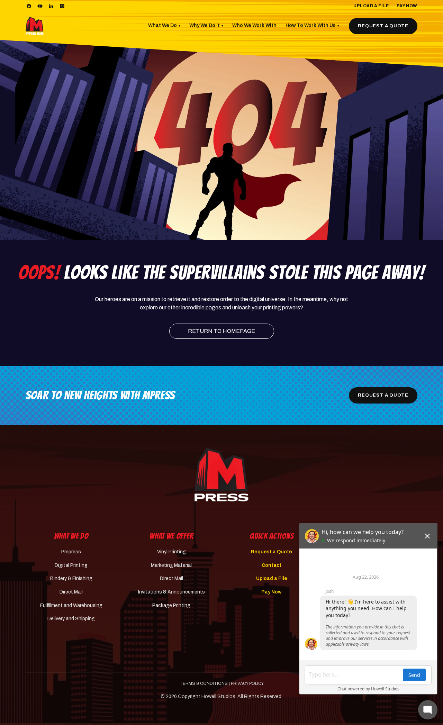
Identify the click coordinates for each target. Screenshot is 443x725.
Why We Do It (206, 25)
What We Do (164, 25)
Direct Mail (71, 592)
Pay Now (407, 5)
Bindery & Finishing (71, 578)
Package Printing (171, 605)
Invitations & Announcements (171, 592)
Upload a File (371, 5)
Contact (271, 565)
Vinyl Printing (171, 551)
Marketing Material (171, 565)
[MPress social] (29, 6)
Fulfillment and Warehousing (71, 605)
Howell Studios (218, 696)
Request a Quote (383, 26)
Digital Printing (71, 565)
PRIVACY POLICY (247, 683)
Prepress (71, 551)
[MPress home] (221, 474)
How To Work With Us (312, 25)
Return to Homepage (221, 331)
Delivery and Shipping (71, 618)
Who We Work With (254, 25)
